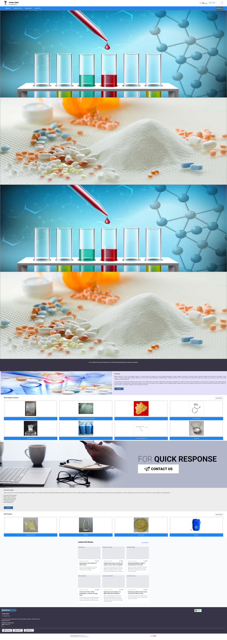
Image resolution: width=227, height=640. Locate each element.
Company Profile (18, 8)
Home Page (8, 8)
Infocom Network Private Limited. (84, 636)
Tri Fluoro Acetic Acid (30, 438)
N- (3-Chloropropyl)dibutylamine (141, 438)
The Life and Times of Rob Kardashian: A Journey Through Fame (88, 593)
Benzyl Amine (196, 438)
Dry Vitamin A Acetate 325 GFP (30, 418)
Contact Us (37, 8)
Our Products (28, 8)
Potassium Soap (141, 418)
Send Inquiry (220, 8)
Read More (119, 388)
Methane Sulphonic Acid (86, 438)
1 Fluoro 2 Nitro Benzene (196, 418)
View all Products (219, 398)
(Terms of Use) (84, 635)
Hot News (97, 589)
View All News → (145, 542)
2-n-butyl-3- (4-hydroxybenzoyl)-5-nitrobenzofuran (86, 418)
